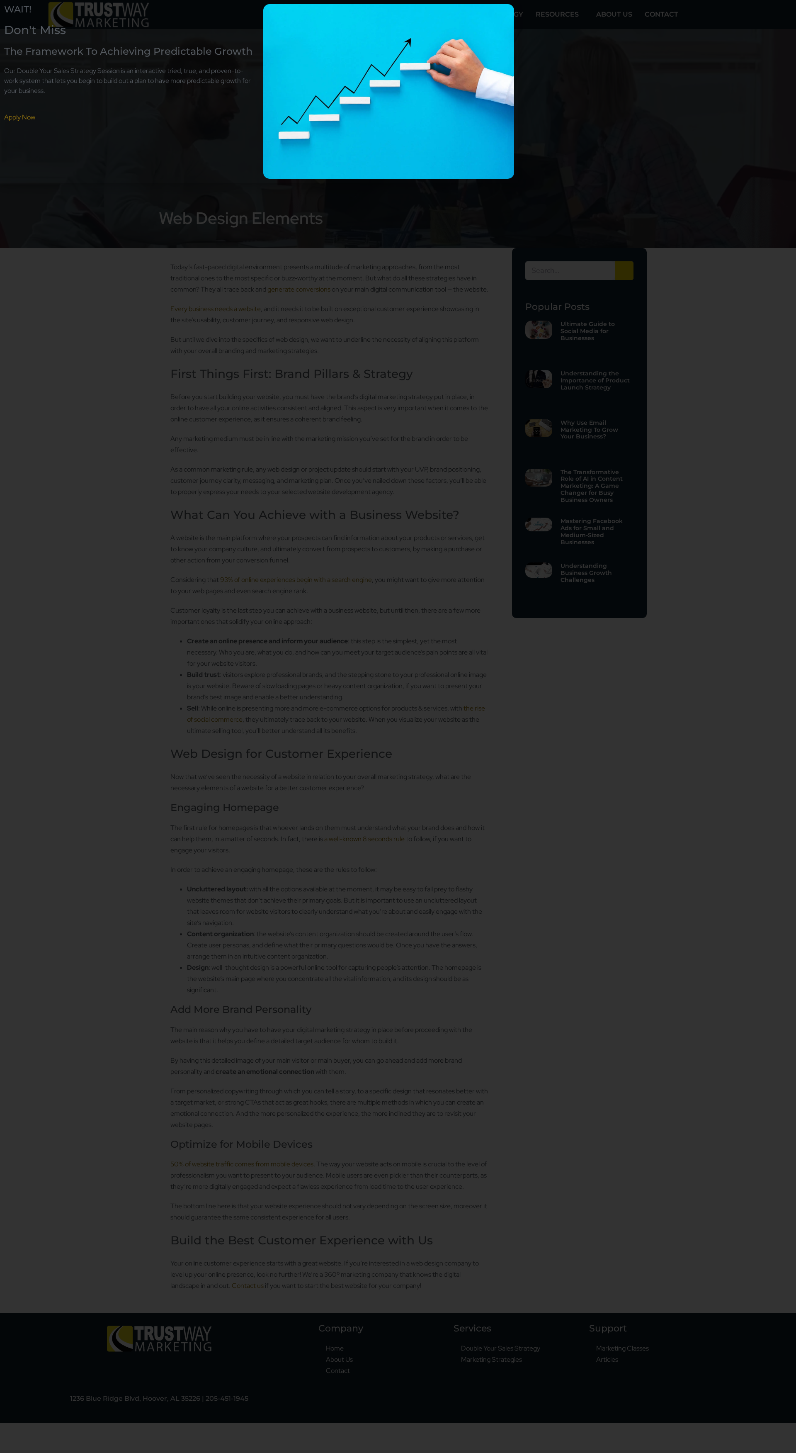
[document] (398, 726)
